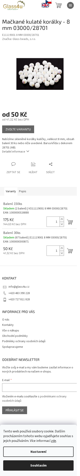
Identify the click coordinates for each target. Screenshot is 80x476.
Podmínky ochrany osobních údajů (23, 341)
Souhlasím (38, 465)
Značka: (19, 39)
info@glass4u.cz (19, 287)
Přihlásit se (15, 410)
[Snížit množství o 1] (62, 224)
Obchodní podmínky (15, 336)
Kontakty (8, 325)
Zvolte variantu (18, 129)
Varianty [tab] (11, 191)
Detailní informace (13, 152)
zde (53, 440)
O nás (5, 319)
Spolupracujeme (12, 347)
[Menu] (70, 5)
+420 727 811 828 (19, 299)
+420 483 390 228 (19, 293)
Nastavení (38, 451)
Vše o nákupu (10, 330)
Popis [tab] (22, 191)
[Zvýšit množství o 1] (62, 219)
